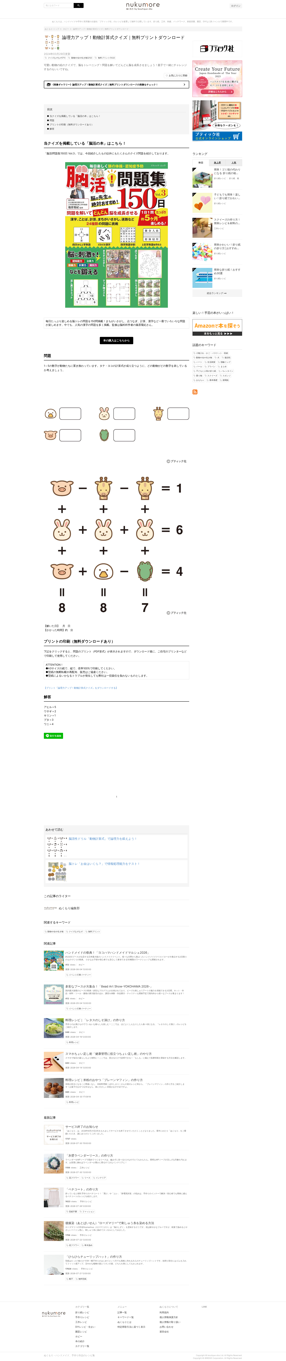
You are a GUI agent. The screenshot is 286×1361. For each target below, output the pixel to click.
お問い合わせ (166, 1326)
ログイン (235, 5)
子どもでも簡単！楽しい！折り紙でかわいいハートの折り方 (227, 196)
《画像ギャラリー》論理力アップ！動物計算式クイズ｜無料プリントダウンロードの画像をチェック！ (117, 84)
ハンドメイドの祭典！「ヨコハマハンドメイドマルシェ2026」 (107, 952)
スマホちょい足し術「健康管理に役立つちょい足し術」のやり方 (108, 1053)
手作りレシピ (86, 1201)
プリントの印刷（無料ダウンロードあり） (72, 124)
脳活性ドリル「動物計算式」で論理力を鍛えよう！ (103, 838)
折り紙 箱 (234, 178)
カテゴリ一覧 (82, 1346)
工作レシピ (85, 1167)
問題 (52, 120)
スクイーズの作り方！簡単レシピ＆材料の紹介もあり (227, 221)
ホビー (82, 964)
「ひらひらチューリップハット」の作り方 (93, 1256)
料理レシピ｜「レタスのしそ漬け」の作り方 (95, 1020)
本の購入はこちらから (116, 340)
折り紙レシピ (220, 178)
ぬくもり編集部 (69, 908)
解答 (52, 128)
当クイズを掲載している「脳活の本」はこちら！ (75, 116)
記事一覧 (122, 1312)
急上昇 (217, 162)
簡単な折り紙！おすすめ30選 (227, 271)
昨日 (201, 162)
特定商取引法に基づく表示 (131, 1326)
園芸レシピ (81, 1331)
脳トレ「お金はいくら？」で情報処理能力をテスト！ (104, 863)
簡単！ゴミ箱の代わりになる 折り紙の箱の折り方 (227, 171)
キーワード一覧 (126, 1317)
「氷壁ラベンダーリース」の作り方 (89, 1155)
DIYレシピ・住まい (85, 1326)
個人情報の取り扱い (170, 1322)
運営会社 (164, 1331)
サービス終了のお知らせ (81, 1126)
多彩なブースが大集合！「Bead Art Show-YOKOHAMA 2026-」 (109, 986)
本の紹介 (80, 1341)
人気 (234, 162)
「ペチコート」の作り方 (81, 1189)
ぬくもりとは (124, 1322)
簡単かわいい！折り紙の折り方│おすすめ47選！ (227, 246)
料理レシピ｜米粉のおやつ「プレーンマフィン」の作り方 (104, 1080)
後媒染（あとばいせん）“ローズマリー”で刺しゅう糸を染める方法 (109, 1223)
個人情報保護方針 (169, 1317)
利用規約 (164, 1312)
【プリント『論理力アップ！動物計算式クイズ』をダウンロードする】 (81, 687)
